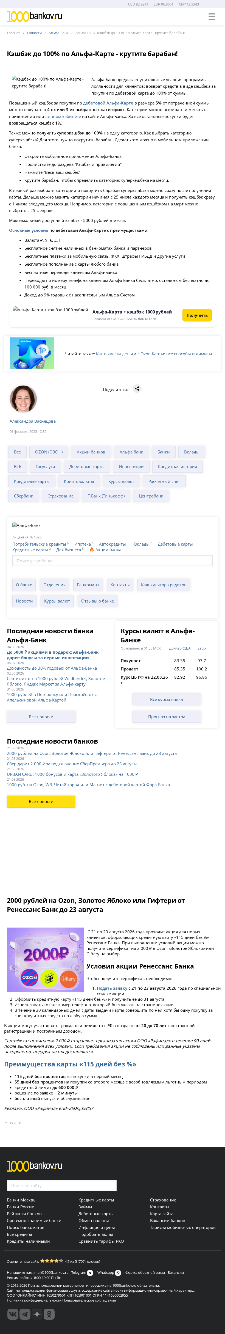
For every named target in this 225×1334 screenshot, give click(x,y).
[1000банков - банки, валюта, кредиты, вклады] (49, 1314)
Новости (34, 32)
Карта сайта (161, 1213)
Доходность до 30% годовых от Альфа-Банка (52, 668)
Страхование (60, 496)
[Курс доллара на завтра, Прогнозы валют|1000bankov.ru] (24, 1314)
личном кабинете (63, 116)
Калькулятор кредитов (164, 584)
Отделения (54, 584)
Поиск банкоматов (25, 1227)
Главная (13, 32)
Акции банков (91, 452)
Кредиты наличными (28, 1241)
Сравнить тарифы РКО (101, 1241)
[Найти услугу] (207, 560)
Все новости (41, 716)
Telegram (78, 1272)
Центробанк (151, 496)
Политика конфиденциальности (34, 1300)
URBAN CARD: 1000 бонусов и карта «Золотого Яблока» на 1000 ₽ (72, 774)
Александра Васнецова (33, 421)
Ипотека (82, 544)
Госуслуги (45, 466)
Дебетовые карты (87, 466)
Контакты (120, 584)
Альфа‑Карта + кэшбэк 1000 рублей (132, 312)
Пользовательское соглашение (89, 1300)
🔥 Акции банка (105, 549)
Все (17, 452)
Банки (164, 452)
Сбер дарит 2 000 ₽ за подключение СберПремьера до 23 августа (72, 763)
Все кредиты (19, 1234)
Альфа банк (131, 452)
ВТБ (17, 466)
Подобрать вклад (95, 1234)
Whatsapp (105, 1272)
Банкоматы (88, 584)
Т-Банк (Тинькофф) (106, 496)
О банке (24, 584)
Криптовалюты (79, 481)
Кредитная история (177, 466)
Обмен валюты (93, 1220)
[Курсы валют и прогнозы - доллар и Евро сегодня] (12, 1314)
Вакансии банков (167, 1220)
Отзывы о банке (97, 601)
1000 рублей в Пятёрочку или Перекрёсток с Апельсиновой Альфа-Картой (52, 697)
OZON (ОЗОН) (49, 452)
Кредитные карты (32, 481)
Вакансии (176, 1272)
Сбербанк (23, 496)
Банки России (21, 1206)
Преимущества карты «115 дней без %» (70, 1064)
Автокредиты (112, 544)
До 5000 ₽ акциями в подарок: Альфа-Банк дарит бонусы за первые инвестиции (53, 654)
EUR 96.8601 (163, 4)
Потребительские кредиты (39, 544)
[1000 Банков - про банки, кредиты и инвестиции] (37, 1314)
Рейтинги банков (24, 1213)
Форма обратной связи (145, 1272)
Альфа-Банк (59, 32)
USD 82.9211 (138, 4)
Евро (202, 648)
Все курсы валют (167, 699)
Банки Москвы (21, 1200)
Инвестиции (131, 466)
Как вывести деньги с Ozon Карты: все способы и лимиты (154, 353)
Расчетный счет (164, 481)
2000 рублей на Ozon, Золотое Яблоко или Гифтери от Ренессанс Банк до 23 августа (92, 753)
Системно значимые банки (34, 1220)
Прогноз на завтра (166, 716)
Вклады (191, 452)
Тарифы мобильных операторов (183, 1227)
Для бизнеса (68, 549)
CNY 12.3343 (189, 4)
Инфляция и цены (96, 1227)
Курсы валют (121, 481)
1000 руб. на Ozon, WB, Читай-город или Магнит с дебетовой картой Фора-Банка (88, 784)
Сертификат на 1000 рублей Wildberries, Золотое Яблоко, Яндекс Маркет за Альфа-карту (56, 681)
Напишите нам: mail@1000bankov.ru (38, 1272)
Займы (85, 1206)
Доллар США (179, 648)
